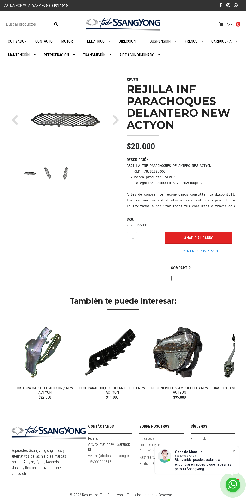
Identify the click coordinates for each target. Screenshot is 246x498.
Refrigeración (56, 55)
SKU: (130, 219)
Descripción (138, 159)
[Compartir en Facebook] (171, 278)
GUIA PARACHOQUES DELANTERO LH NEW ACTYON (112, 390)
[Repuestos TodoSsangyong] (123, 24)
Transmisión (94, 55)
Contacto (44, 41)
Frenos (191, 41)
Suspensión (160, 41)
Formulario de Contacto (106, 438)
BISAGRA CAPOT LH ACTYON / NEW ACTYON (45, 390)
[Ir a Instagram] (228, 5)
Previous (16, 360)
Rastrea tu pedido (153, 457)
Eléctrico (96, 41)
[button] (16, 120)
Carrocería (221, 41)
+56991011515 (99, 462)
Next (230, 360)
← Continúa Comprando (198, 251)
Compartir (181, 268)
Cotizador (17, 41)
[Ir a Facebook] (221, 5)
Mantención (19, 55)
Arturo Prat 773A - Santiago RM (109, 447)
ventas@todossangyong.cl (108, 455)
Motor (67, 41)
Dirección (127, 41)
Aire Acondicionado (136, 55)
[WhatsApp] (236, 5)
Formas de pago (152, 444)
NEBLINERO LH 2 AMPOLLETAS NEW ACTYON (179, 390)
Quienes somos (151, 438)
